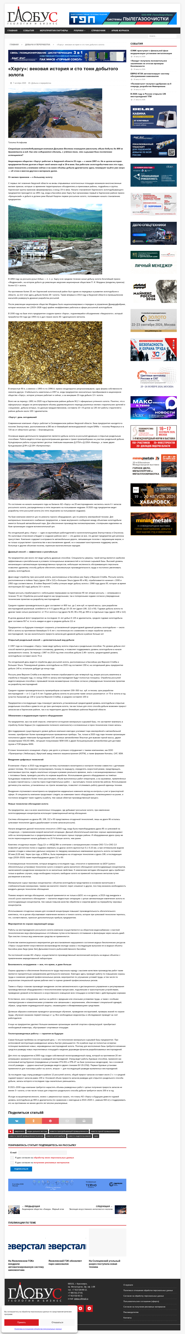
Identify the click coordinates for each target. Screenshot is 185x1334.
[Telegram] (89, 1308)
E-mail (13, 1152)
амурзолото (19, 1131)
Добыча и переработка (41, 83)
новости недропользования (79, 1136)
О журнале (128, 1285)
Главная (12, 30)
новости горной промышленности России (26, 1136)
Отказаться (57, 1322)
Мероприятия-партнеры (54, 30)
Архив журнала (120, 30)
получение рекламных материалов (51, 1162)
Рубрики (78, 30)
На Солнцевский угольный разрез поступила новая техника (104, 1264)
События (28, 30)
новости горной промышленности (105, 1131)
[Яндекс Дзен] (80, 1308)
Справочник (98, 30)
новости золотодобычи (55, 1136)
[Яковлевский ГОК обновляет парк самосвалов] (67, 1243)
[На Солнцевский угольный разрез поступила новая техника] (107, 1243)
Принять (21, 1322)
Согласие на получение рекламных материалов (144, 1307)
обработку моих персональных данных (54, 1157)
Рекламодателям (130, 1312)
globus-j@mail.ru (81, 1299)
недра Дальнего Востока (37, 1131)
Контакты (127, 1318)
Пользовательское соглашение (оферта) (141, 1301)
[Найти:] (162, 36)
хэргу (96, 1136)
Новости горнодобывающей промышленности (69, 1131)
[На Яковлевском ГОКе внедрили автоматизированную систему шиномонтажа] (27, 1243)
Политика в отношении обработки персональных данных (38, 1329)
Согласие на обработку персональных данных (143, 1296)
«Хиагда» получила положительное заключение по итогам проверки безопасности (149, 63)
